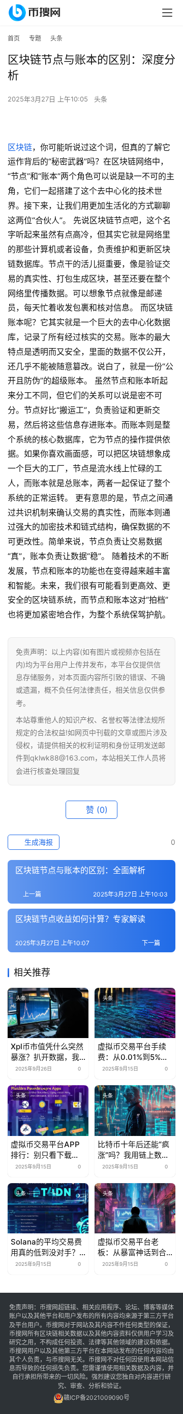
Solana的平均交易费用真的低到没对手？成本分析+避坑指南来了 (47, 1247)
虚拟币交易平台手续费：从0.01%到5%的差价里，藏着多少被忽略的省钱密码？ (133, 1052)
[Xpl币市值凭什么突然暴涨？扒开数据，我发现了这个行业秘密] (48, 1013)
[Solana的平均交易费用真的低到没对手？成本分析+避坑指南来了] (48, 1208)
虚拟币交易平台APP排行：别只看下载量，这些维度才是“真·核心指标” (47, 1150)
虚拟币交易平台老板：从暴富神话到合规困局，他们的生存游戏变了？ (132, 1247)
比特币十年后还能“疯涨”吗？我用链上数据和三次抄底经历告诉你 (133, 1150)
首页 (14, 38)
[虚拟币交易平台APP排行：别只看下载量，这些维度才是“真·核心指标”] (48, 1110)
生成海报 (37, 842)
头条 (100, 99)
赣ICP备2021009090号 (97, 1397)
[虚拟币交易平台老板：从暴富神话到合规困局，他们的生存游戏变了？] (135, 1208)
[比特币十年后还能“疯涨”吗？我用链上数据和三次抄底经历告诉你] (135, 1110)
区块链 (20, 147)
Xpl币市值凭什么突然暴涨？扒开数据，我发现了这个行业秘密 (47, 1052)
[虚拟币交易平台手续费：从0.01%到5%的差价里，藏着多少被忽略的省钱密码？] (135, 1013)
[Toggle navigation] (167, 13)
